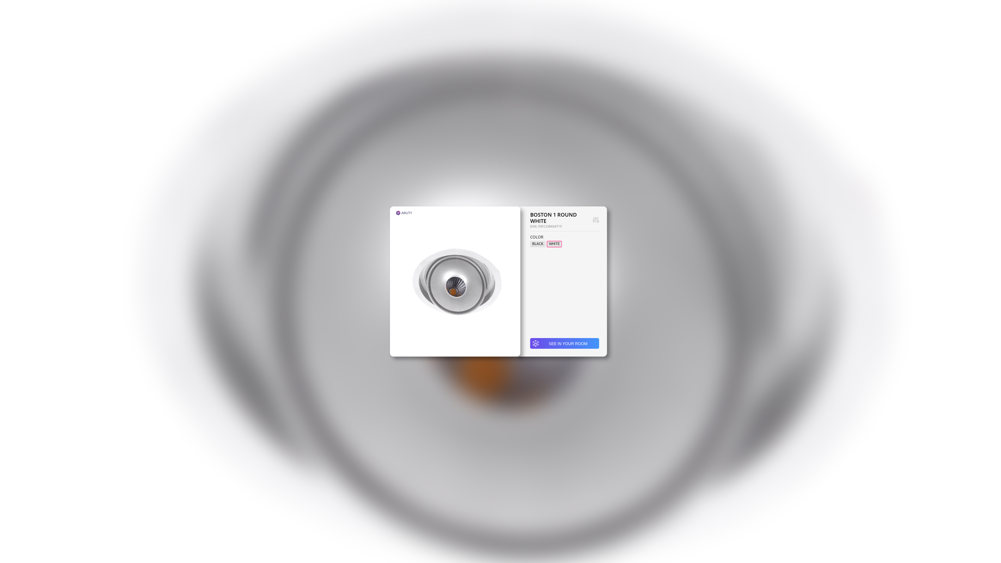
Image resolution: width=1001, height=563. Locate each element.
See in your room (568, 343)
